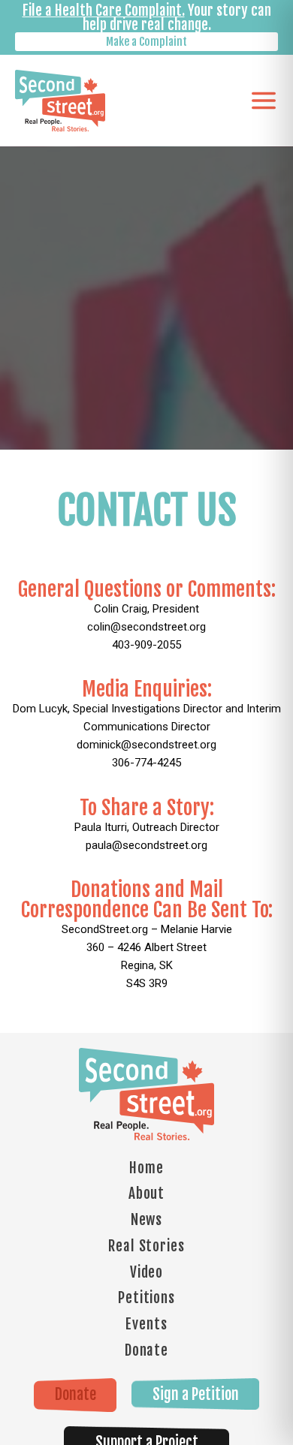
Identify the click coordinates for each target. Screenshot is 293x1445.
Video (147, 1272)
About (146, 1194)
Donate (146, 1350)
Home (146, 1168)
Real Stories (146, 1246)
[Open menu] (263, 100)
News (147, 1220)
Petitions (146, 1298)
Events (146, 1324)
